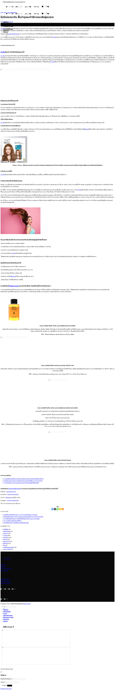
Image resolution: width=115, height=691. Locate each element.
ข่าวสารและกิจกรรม (6, 568)
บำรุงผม (5, 12)
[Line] (57, 509)
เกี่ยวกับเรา (4, 564)
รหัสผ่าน (3, 682)
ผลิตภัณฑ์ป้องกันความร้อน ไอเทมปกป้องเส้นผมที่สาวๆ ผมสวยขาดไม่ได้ (23, 516)
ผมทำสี (8, 12)
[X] (55, 509)
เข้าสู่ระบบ (10, 685)
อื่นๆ (4, 545)
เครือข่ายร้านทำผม (8, 25)
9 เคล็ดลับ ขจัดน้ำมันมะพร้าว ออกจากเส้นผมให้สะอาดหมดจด (20, 514)
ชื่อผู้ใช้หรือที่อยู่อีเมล (7, 679)
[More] (63, 509)
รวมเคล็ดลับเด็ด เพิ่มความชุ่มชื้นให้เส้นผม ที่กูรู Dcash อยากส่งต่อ (21, 518)
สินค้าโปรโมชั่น (7, 23)
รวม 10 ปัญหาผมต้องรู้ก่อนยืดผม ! (12, 520)
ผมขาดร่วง (6, 537)
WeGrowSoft (26, 603)
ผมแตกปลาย (6, 541)
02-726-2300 (7, 558)
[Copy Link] (60, 509)
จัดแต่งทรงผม (7, 531)
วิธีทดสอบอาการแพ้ (8, 26)
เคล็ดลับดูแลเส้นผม (13, 12)
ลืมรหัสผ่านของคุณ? (6, 688)
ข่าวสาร (5, 613)
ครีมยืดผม (6, 529)
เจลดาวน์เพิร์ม (7, 549)
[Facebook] (52, 509)
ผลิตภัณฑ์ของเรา (5, 579)
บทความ (2, 12)
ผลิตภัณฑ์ (5, 609)
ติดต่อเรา (5, 32)
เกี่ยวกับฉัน (6, 619)
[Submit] (3, 608)
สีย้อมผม (5, 543)
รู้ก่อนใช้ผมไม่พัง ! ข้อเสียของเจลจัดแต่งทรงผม (16, 522)
